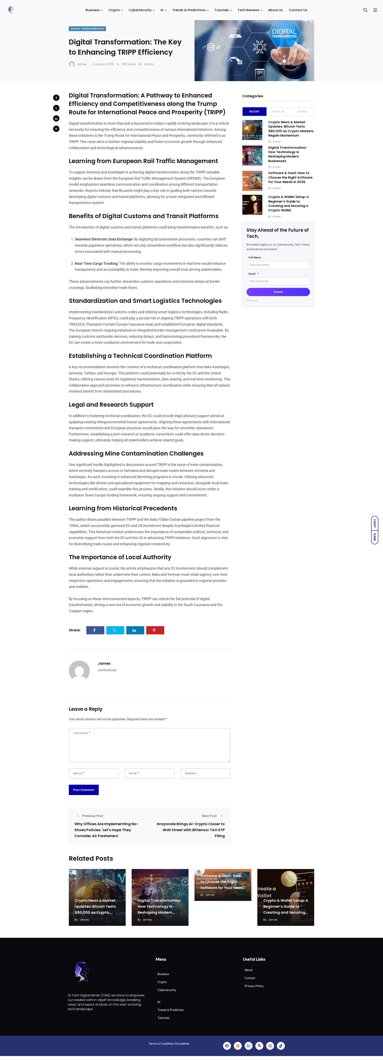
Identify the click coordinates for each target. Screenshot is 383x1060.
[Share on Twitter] (56, 108)
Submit (278, 292)
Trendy (302, 111)
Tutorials (221, 10)
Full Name (255, 257)
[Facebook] (227, 1046)
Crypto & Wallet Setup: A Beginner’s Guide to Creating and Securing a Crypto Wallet (288, 204)
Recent (254, 111)
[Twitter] (238, 1046)
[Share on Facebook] (56, 97)
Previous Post (92, 816)
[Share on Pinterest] (56, 129)
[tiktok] (281, 1046)
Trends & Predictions (189, 10)
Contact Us (298, 10)
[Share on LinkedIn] (56, 118)
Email (254, 274)
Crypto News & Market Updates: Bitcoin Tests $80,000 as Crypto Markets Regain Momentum (291, 129)
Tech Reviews (248, 10)
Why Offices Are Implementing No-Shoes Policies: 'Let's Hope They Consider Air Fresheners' (106, 829)
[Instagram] (270, 1046)
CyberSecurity (140, 10)
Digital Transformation (87, 29)
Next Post (209, 816)
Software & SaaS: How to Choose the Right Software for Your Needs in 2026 (290, 177)
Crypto (114, 10)
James (104, 663)
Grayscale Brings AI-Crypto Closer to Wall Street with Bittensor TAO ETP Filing (191, 829)
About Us (275, 10)
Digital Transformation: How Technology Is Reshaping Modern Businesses (287, 154)
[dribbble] (259, 1046)
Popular (278, 111)
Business (93, 10)
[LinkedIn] (249, 1046)
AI (161, 10)
